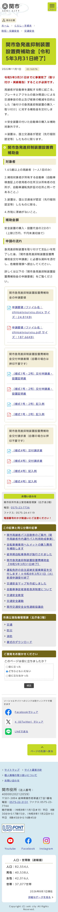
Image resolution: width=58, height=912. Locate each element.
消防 (9, 636)
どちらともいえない (20, 671)
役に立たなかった (19, 676)
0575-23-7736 (20, 507)
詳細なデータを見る (39, 897)
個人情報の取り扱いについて (21, 775)
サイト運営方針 (33, 770)
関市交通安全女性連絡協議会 (25, 607)
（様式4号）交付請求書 (27, 450)
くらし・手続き (23, 26)
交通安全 (29, 31)
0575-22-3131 (19, 802)
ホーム (5, 26)
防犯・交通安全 (10, 31)
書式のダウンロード (19, 642)
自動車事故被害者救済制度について (29, 589)
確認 (29, 685)
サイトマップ (12, 770)
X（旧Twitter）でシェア (29, 722)
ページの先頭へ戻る (42, 751)
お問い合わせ (12, 780)
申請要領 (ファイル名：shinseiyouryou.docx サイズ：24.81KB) (31, 312)
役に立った (15, 667)
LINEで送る (21, 731)
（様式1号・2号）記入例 (28, 404)
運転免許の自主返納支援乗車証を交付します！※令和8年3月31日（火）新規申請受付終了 (30, 574)
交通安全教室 (15, 595)
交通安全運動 (15, 601)
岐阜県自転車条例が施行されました (29, 554)
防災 (9, 630)
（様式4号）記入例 (24, 471)
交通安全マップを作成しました (26, 583)
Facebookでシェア (26, 712)
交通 (9, 624)
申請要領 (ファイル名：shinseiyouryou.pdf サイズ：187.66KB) (30, 332)
